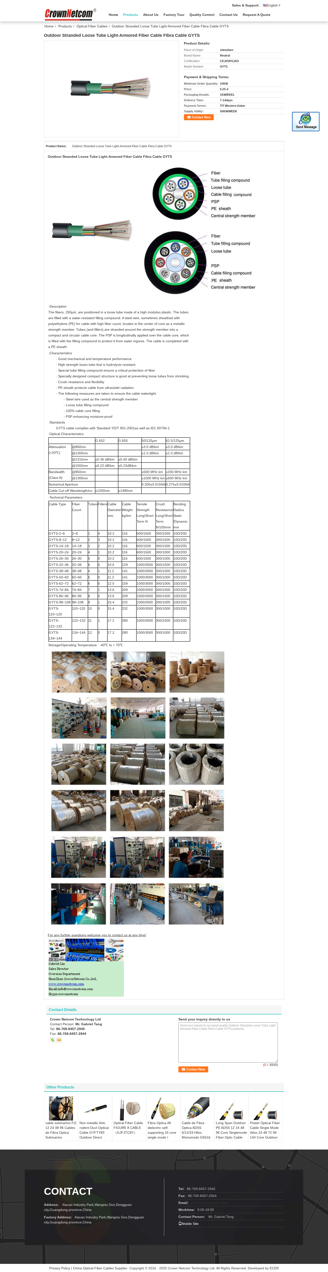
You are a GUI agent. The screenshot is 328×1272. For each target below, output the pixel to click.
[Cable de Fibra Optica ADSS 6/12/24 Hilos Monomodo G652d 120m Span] (197, 1108)
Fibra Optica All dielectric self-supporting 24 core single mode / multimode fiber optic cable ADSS (162, 1135)
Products (130, 15)
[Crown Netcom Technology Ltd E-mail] (59, 1040)
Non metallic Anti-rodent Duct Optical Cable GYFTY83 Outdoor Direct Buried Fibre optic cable (94, 1135)
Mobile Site (190, 1224)
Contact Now (201, 117)
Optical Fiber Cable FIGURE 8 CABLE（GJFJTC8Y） (128, 1127)
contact (68, 1191)
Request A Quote (256, 15)
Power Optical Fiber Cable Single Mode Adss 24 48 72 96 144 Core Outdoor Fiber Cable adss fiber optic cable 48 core (265, 1137)
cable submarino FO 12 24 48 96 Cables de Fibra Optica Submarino (60, 1130)
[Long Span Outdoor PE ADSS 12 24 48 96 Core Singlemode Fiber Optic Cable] (231, 1108)
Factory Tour (174, 15)
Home (113, 15)
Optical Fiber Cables (92, 26)
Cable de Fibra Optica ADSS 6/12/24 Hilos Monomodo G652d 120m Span (196, 1132)
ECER (274, 1268)
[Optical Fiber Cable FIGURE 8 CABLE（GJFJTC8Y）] (129, 1108)
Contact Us (228, 15)
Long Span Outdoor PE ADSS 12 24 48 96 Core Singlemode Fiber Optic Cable (231, 1130)
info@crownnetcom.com (209, 1203)
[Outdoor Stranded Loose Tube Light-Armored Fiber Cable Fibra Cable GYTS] (112, 89)
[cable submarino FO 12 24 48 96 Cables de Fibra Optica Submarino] (61, 1108)
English (272, 5)
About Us (150, 15)
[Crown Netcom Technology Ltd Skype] (52, 1040)
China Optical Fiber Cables (93, 1268)
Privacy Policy (59, 1268)
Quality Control (201, 15)
